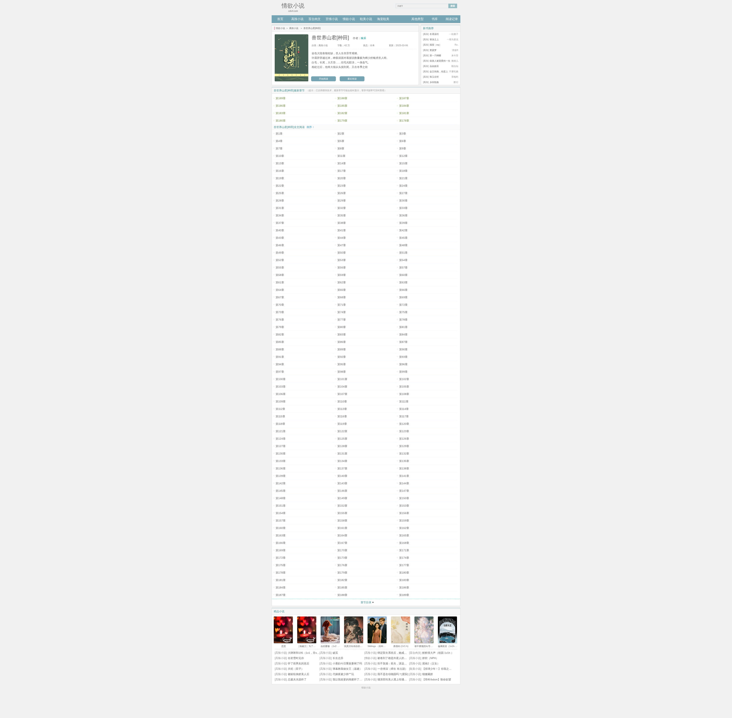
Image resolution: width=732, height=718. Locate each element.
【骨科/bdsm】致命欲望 (436, 679)
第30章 (403, 200)
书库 (435, 19)
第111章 (404, 401)
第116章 (342, 416)
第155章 (342, 513)
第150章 (404, 498)
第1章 (279, 133)
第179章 (342, 120)
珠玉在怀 (434, 77)
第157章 (281, 520)
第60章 (403, 274)
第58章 (280, 274)
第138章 (404, 468)
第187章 (404, 98)
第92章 (341, 356)
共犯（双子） (296, 668)
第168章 (404, 542)
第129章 (404, 446)
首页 (280, 19)
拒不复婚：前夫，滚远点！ (393, 663)
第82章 (280, 334)
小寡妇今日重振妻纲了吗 (347, 663)
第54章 (403, 260)
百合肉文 (314, 19)
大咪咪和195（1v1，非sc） (304, 652)
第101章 (342, 379)
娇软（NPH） (430, 658)
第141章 (404, 475)
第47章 (341, 245)
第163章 (281, 535)
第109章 (281, 401)
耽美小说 (366, 19)
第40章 (280, 230)
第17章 (341, 170)
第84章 (403, 334)
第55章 (280, 267)
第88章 (280, 349)
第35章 (341, 215)
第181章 (404, 113)
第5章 (340, 141)
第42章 (403, 230)
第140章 (342, 475)
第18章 (403, 170)
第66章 (403, 289)
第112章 (280, 408)
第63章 (403, 282)
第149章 (342, 498)
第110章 (342, 401)
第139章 (281, 475)
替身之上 (434, 39)
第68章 (341, 297)
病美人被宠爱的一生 (440, 61)
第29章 (341, 200)
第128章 (342, 446)
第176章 (342, 565)
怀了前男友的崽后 (298, 663)
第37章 (280, 222)
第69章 (403, 297)
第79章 (280, 327)
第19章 (280, 178)
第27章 (403, 193)
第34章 (280, 215)
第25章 (280, 193)
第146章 (342, 490)
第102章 (404, 379)
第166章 (281, 542)
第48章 (403, 245)
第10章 (280, 155)
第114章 (404, 408)
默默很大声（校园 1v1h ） (438, 652)
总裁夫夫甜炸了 (297, 679)
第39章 (403, 222)
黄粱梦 (433, 50)
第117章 (404, 416)
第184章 (404, 105)
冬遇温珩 (434, 34)
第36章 (403, 215)
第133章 (281, 461)
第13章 (280, 163)
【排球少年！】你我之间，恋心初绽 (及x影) (448, 668)
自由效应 (434, 66)
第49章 (280, 252)
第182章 (342, 113)
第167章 (342, 542)
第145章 (281, 490)
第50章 (341, 252)
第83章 (341, 334)
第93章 (403, 356)
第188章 (342, 98)
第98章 (341, 371)
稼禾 (363, 38)
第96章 (403, 364)
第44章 (341, 237)
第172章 (281, 557)
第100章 (281, 379)
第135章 (404, 461)
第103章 (281, 386)
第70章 (280, 304)
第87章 (403, 341)
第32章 (341, 208)
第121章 (281, 431)
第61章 (280, 282)
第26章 (341, 193)
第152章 (342, 505)
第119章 (342, 423)
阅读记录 (452, 19)
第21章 (403, 178)
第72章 (403, 304)
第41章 (341, 230)
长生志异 (338, 658)
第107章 (342, 394)
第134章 (342, 461)
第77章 (341, 319)
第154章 (281, 513)
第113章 (342, 408)
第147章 (404, 490)
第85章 (280, 341)
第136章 (281, 468)
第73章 (280, 312)
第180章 (281, 120)
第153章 (404, 505)
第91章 (280, 356)
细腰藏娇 (427, 674)
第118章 (280, 423)
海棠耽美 (383, 19)
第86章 (341, 341)
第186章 (281, 105)
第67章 (280, 297)
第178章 (404, 120)
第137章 (342, 468)
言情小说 (332, 19)
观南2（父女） (431, 663)
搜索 (452, 6)
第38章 (341, 222)
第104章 (342, 386)
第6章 (402, 141)
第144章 (404, 483)
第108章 (404, 394)
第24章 (403, 185)
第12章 (403, 155)
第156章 (404, 513)
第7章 (279, 148)
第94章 (280, 364)
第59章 (341, 274)
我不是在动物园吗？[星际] (392, 674)
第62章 (341, 282)
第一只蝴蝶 (435, 55)
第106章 (281, 394)
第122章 (342, 431)
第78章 (403, 319)
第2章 (340, 133)
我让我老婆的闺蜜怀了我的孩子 (351, 679)
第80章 (341, 327)
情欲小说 (349, 19)
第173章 (342, 557)
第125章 (342, 438)
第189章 (281, 98)
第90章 (403, 349)
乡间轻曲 (434, 82)
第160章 (281, 527)
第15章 (403, 163)
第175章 (281, 565)
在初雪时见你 (296, 658)
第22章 (280, 185)
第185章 (342, 105)
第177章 (404, 565)
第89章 (341, 349)
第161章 (342, 527)
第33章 (403, 208)
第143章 (342, 483)
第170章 (342, 550)
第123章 (404, 431)
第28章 (280, 200)
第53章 (341, 260)
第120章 (404, 423)
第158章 (342, 520)
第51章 (403, 252)
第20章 (341, 178)
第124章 (281, 438)
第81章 (403, 327)
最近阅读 (352, 78)
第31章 (280, 208)
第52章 (280, 260)
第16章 (280, 170)
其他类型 (417, 19)
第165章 (404, 535)
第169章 (281, 550)
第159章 (404, 520)
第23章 (341, 185)
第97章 (280, 371)
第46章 (280, 245)
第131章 (342, 453)
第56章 (341, 267)
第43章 (280, 237)
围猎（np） (435, 45)
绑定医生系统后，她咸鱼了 (393, 652)
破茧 (335, 652)
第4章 (279, 141)
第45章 (403, 237)
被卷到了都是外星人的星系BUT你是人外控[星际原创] (408, 658)
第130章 (281, 453)
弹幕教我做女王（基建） (347, 668)
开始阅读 (323, 78)
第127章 (281, 446)
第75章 (403, 312)
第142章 (281, 483)
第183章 (281, 113)
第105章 (404, 386)
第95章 (341, 364)
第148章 (281, 498)
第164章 (342, 535)
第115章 (280, 416)
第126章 (404, 438)
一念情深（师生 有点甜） (392, 668)
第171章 (404, 550)
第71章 (341, 304)
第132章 (404, 453)
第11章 (341, 155)
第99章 (403, 371)
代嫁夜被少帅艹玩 (343, 674)
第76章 (280, 319)
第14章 (341, 163)
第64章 (280, 289)
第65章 (341, 289)
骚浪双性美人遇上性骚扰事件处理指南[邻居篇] (404, 679)
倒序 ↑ (310, 127)
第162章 (404, 527)
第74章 (341, 312)
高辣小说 (297, 19)
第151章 (281, 505)
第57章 (403, 267)
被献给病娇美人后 (298, 674)
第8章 (340, 148)
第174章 (404, 557)
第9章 (402, 148)
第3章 (402, 133)
